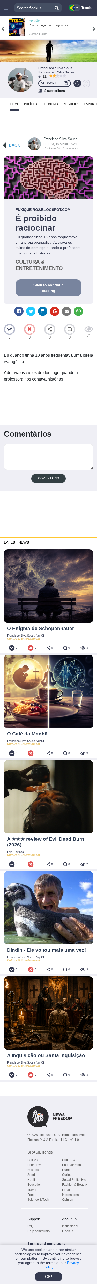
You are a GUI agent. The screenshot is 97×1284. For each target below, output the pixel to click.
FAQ (30, 1226)
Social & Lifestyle (74, 1180)
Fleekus (67, 1231)
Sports (31, 1175)
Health (32, 1180)
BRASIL (40, 1152)
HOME (14, 104)
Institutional (70, 1226)
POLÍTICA (31, 104)
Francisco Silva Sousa (60, 139)
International (71, 1195)
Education (34, 1184)
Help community (38, 1231)
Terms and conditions (46, 1243)
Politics (32, 1160)
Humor (67, 1170)
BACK (14, 145)
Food (31, 1195)
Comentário (48, 478)
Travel (31, 1190)
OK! (48, 1276)
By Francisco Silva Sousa (56, 72)
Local (66, 1190)
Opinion (67, 1200)
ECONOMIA (50, 104)
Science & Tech (38, 1200)
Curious (67, 1175)
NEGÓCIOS (71, 104)
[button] (6, 8)
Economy (34, 1165)
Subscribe (50, 83)
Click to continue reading (48, 288)
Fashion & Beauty (74, 1184)
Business (33, 1170)
